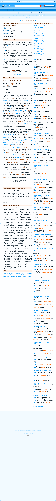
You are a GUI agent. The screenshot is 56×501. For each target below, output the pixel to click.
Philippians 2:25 (16, 154)
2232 (7, 46)
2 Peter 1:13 (26, 141)
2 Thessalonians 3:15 (40, 248)
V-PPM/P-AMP (44, 110)
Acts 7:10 (21, 102)
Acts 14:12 (27, 123)
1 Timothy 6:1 (27, 139)
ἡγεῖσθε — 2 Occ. (38, 40)
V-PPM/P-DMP (46, 358)
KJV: (34, 66)
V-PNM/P (48, 234)
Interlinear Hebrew (20, 273)
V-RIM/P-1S (42, 121)
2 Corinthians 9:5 (38, 133)
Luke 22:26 (36, 72)
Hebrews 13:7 (37, 342)
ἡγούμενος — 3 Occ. (39, 51)
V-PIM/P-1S (45, 207)
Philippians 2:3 (37, 149)
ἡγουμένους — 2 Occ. (39, 53)
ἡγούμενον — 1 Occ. (39, 50)
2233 (4, 50)
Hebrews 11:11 (37, 310)
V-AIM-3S (45, 165)
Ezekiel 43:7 (6, 100)
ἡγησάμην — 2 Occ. (38, 32)
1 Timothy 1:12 (19, 139)
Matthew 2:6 (26, 100)
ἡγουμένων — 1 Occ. (39, 45)
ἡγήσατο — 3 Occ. (38, 37)
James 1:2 (36, 383)
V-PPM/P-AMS (43, 83)
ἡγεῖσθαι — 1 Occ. (38, 38)
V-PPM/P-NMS (45, 58)
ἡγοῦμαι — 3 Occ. (38, 43)
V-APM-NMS (45, 296)
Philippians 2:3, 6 (8, 134)
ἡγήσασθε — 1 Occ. (38, 35)
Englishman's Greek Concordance (20, 275)
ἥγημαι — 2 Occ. (38, 30)
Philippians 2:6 (37, 165)
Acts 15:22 (8, 106)
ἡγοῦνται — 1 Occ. (38, 54)
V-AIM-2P (42, 383)
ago (4, 194)
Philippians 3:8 (19, 157)
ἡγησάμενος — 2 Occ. (39, 33)
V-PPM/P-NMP (46, 149)
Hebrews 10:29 (7, 141)
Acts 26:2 (29, 132)
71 (16, 42)
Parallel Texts (27, 276)
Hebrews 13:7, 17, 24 (20, 110)
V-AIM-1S (46, 133)
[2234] (54, 227)
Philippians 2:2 (7, 136)
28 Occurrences (38, 27)
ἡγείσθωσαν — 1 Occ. (39, 42)
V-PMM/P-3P (45, 280)
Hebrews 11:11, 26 (17, 141)
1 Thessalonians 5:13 (16, 147)
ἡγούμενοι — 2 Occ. (38, 46)
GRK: (34, 59)
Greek (9, 17)
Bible (3, 17)
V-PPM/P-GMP (46, 342)
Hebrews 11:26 (37, 326)
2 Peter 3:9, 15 (16, 142)
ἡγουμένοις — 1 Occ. (39, 48)
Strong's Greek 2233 (39, 25)
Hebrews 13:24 (37, 370)
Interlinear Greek (8, 273)
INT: (34, 67)
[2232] (1, 227)
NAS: (34, 63)
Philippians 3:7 (7, 137)
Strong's (6, 17)
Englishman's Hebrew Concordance (12, 276)
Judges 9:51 (18, 113)
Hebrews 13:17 (37, 358)
